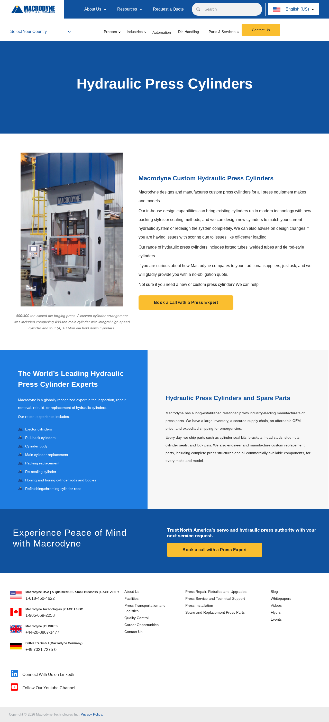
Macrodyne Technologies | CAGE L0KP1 (54, 609)
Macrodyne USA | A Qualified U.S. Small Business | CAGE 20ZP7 (72, 592)
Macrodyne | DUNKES (41, 626)
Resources (127, 9)
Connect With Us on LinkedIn (49, 674)
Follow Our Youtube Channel (48, 688)
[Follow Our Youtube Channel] (14, 687)
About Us (92, 9)
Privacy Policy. (92, 714)
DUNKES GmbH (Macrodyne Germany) (54, 643)
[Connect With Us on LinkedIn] (14, 674)
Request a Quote (168, 9)
